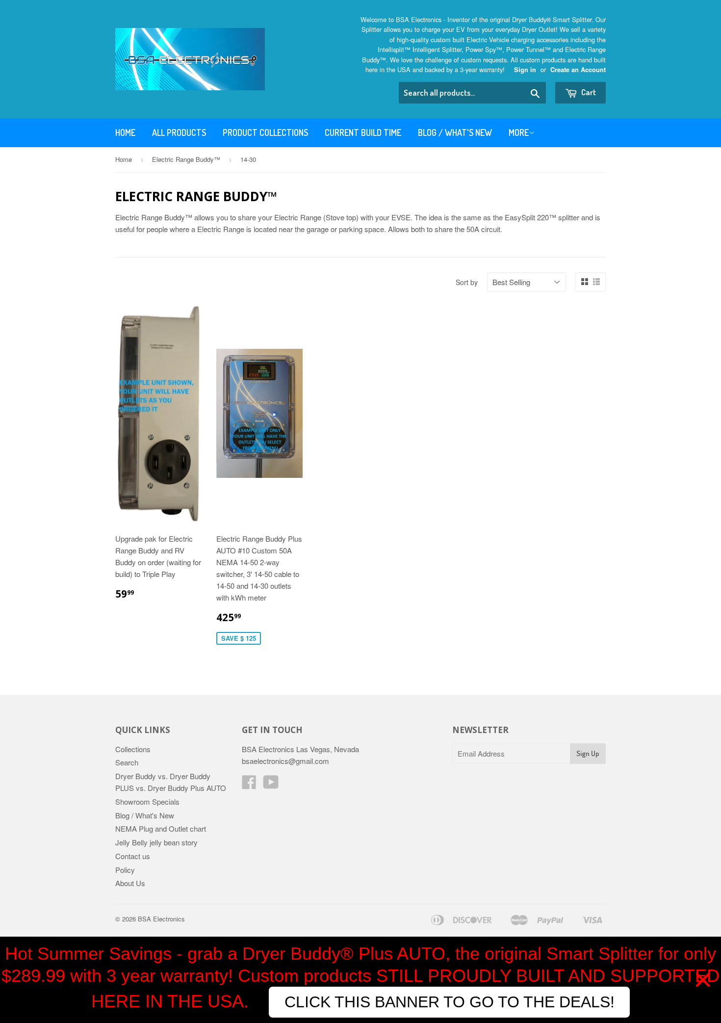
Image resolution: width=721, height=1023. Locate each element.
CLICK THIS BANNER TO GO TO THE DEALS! (449, 1002)
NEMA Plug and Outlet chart (160, 828)
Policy (125, 870)
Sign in (525, 69)
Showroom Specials (147, 801)
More (519, 132)
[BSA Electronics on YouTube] (271, 785)
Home (125, 132)
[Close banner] (703, 980)
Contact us (132, 856)
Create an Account (578, 69)
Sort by (467, 282)
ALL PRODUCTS (179, 132)
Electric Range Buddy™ (186, 159)
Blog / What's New (455, 132)
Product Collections (265, 132)
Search (126, 762)
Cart (588, 92)
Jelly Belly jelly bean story (156, 842)
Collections (133, 749)
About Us (130, 883)
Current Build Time (363, 132)
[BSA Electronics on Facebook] (249, 785)
